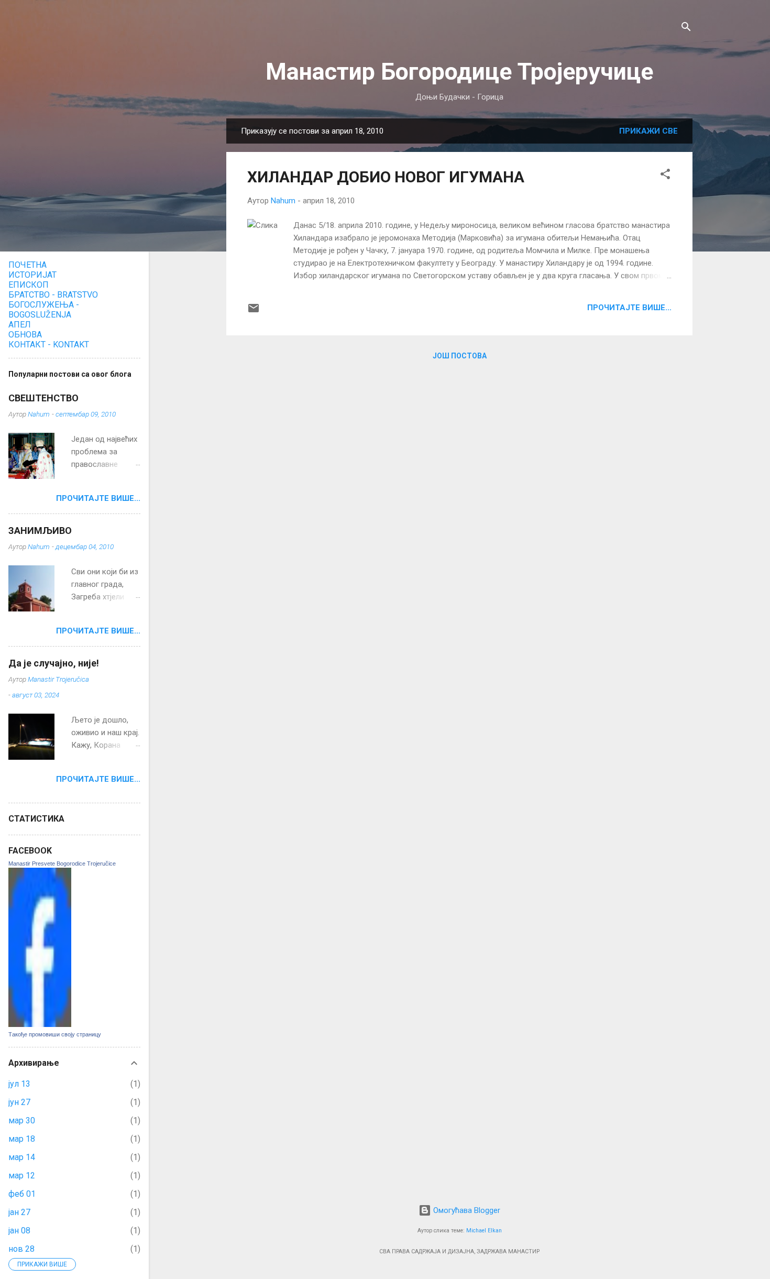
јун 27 (19, 1102)
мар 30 (21, 1120)
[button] (665, 176)
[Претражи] (686, 29)
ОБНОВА (25, 335)
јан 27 (19, 1212)
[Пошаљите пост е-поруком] (253, 311)
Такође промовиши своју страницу (54, 1034)
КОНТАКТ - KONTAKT (48, 344)
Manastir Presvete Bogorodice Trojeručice (62, 863)
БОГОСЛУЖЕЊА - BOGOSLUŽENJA (43, 310)
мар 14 (21, 1157)
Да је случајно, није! (53, 663)
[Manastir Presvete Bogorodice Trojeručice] (39, 1024)
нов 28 (21, 1249)
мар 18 (21, 1139)
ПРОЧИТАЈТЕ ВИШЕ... (629, 307)
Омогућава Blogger (465, 1210)
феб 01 (22, 1194)
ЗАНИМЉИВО (40, 530)
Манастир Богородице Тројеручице (459, 71)
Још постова (460, 356)
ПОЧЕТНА (27, 265)
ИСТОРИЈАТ (32, 275)
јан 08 (19, 1231)
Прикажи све (648, 131)
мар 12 (21, 1175)
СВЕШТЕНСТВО (43, 397)
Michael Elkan (484, 1230)
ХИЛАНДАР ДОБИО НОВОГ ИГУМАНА (385, 177)
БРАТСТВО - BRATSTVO (53, 295)
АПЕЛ (19, 325)
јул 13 (19, 1084)
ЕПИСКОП (28, 285)
